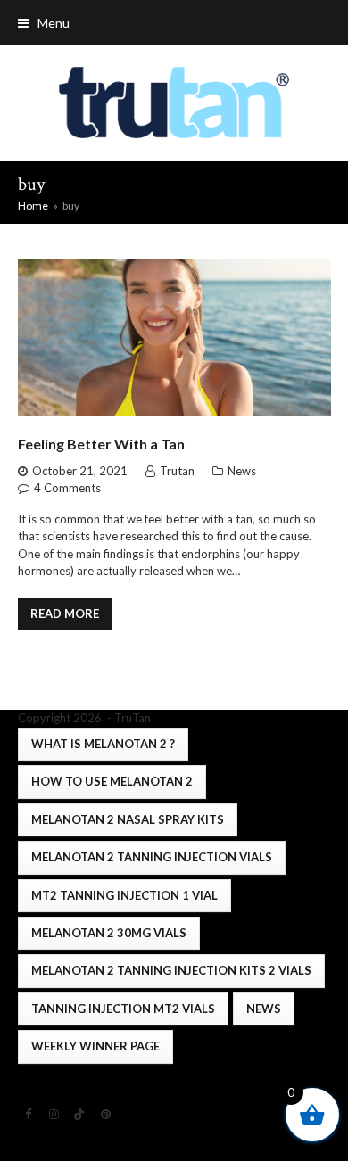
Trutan (177, 471)
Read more (64, 613)
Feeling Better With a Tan (101, 443)
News (242, 471)
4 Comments (67, 488)
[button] (44, 22)
